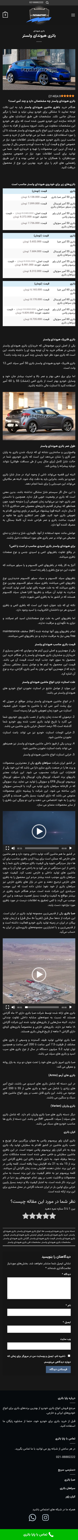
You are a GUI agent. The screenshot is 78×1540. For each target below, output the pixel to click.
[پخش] (70, 848)
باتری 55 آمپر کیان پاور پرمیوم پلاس (63, 263)
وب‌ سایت (65, 1339)
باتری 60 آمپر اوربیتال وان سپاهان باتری (64, 301)
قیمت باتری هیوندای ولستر (42, 1238)
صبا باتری (69, 1480)
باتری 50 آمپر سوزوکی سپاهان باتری (64, 225)
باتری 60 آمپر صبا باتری (66, 291)
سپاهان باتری (67, 1488)
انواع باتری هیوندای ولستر (29, 1231)
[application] (39, 831)
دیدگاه (66, 1274)
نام (68, 1305)
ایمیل (67, 1322)
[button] (39, 831)
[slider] (42, 848)
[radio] (52, 1216)
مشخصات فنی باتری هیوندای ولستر (24, 1242)
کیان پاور (70, 1496)
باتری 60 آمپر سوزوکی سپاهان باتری (64, 321)
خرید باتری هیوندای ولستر (56, 1235)
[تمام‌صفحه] (7, 848)
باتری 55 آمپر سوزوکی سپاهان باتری (64, 273)
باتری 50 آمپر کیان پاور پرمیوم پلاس (63, 215)
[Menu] (73, 15)
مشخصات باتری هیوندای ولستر (56, 1242)
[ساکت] (13, 848)
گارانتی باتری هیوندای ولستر (16, 1238)
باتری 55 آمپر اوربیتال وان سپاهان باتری (64, 253)
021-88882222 (65, 1457)
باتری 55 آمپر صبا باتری (66, 243)
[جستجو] (47, 2)
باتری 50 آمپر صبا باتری (63, 197)
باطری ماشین (52, 107)
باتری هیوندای (39, 31)
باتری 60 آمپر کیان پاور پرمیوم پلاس (63, 311)
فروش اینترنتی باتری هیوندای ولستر (26, 1235)
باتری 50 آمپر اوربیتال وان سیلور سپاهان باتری (63, 205)
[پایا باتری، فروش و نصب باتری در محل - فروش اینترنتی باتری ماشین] (39, 15)
